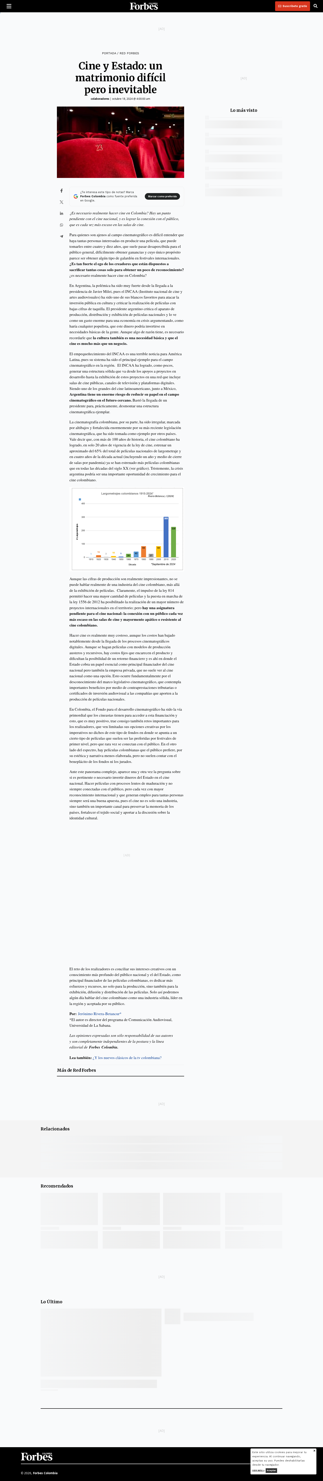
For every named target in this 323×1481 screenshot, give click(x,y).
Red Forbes (129, 53)
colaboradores (100, 99)
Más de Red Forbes (76, 1070)
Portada (109, 53)
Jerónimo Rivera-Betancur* (100, 1013)
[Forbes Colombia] (144, 6)
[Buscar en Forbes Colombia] (316, 6)
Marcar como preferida (162, 196)
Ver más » (258, 1470)
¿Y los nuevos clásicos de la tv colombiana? (127, 1057)
